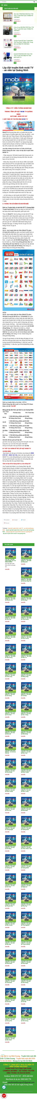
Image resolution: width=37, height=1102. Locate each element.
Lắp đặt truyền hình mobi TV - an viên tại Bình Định (26, 809)
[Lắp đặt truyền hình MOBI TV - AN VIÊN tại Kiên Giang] (26, 630)
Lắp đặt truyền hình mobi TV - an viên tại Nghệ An (26, 886)
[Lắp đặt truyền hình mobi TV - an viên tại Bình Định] (26, 802)
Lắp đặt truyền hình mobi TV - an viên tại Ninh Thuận (10, 790)
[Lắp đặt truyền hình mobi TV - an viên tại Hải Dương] (26, 1012)
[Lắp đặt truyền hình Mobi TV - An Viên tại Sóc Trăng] (26, 706)
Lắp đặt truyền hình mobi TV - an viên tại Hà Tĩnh (10, 886)
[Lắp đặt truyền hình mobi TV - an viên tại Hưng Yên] (10, 1012)
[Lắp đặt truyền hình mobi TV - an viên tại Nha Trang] (26, 783)
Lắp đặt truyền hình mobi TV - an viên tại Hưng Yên (10, 1019)
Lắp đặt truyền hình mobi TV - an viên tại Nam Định (26, 962)
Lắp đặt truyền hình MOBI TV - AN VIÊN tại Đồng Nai (26, 560)
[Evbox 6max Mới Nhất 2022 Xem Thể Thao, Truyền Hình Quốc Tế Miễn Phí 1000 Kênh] (7, 30)
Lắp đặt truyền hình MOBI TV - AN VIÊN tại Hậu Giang (10, 656)
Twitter (24, 519)
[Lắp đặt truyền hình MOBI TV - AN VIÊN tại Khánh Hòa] (10, 592)
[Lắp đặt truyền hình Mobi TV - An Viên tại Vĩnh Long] (10, 668)
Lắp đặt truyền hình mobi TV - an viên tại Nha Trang (26, 790)
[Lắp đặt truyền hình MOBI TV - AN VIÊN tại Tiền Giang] (26, 611)
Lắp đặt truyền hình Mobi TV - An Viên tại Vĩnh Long (10, 675)
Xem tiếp (7, 569)
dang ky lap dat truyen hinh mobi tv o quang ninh (19, 531)
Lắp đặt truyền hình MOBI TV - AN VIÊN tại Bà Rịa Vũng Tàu (26, 580)
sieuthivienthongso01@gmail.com (21, 1082)
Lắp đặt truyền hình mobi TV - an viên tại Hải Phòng (26, 981)
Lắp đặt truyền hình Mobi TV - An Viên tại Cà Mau (26, 694)
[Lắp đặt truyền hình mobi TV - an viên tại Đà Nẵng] (10, 840)
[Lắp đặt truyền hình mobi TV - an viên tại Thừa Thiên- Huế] (26, 840)
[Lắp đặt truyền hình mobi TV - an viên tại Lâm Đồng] (10, 764)
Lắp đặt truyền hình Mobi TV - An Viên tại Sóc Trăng (26, 713)
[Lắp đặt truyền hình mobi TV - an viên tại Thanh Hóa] (10, 897)
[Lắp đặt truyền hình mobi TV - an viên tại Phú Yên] (10, 802)
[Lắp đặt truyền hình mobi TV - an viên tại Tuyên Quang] (26, 936)
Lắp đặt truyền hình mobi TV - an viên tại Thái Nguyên (26, 924)
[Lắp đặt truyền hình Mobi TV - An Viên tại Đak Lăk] (10, 725)
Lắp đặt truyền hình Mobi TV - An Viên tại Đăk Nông (26, 733)
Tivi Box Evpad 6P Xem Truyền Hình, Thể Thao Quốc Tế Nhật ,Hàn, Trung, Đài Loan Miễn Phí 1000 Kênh (23, 42)
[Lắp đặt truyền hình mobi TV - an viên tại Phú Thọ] (26, 897)
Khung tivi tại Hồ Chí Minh (22, 1061)
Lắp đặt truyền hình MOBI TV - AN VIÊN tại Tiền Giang (26, 618)
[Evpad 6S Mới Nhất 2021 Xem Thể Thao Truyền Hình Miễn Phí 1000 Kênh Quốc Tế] (7, 56)
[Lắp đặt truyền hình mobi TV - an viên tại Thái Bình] (10, 974)
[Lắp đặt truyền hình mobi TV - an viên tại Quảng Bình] (26, 859)
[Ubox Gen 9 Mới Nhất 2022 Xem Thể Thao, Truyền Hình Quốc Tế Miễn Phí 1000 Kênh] (7, 16)
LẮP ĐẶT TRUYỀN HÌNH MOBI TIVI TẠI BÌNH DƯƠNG (10, 560)
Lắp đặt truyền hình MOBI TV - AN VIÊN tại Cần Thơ (10, 618)
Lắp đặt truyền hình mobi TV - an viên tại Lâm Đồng (10, 771)
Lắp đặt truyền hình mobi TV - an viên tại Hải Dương (26, 1019)
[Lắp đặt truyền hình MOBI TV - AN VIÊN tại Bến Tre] (26, 649)
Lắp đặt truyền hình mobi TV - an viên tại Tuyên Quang (26, 943)
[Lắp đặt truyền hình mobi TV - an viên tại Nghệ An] (26, 878)
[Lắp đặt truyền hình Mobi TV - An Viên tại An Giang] (10, 687)
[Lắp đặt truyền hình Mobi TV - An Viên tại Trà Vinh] (10, 706)
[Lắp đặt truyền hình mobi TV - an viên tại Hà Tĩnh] (10, 878)
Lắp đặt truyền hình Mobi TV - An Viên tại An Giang (10, 694)
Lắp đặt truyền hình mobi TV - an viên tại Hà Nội (26, 1000)
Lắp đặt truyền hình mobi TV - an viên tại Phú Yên (10, 809)
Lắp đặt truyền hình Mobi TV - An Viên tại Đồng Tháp (26, 675)
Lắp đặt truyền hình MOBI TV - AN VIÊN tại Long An (10, 637)
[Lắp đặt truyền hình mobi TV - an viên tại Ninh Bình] (10, 955)
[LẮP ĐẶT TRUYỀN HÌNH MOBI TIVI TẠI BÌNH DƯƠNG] (10, 553)
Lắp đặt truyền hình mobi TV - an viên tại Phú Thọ (26, 905)
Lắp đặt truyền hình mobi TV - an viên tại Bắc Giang (10, 924)
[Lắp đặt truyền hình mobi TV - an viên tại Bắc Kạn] (10, 936)
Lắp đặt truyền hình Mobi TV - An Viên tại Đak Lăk (10, 733)
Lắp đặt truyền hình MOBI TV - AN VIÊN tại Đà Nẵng (26, 599)
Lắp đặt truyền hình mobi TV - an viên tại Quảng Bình (26, 866)
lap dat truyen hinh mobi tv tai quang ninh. (14, 533)
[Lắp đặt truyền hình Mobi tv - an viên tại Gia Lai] (10, 744)
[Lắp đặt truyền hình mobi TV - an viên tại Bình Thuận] (26, 764)
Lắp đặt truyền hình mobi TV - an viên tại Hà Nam (10, 1000)
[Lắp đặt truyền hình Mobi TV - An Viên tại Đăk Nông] (26, 725)
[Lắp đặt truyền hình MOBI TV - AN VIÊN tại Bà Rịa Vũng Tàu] (26, 572)
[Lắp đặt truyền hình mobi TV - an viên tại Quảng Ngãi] (10, 821)
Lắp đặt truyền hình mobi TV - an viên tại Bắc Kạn (10, 943)
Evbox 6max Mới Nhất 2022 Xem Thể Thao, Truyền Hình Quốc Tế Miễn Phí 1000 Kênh (24, 29)
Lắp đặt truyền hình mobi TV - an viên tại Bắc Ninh (10, 1039)
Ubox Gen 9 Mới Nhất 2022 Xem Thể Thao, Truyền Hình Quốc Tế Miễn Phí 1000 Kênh (23, 15)
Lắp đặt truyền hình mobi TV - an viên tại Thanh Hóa (10, 905)
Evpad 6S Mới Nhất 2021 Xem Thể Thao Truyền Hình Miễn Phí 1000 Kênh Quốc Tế (23, 55)
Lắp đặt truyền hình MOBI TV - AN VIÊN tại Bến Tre (26, 656)
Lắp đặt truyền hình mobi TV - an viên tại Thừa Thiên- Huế (26, 847)
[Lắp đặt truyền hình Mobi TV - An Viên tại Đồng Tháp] (26, 668)
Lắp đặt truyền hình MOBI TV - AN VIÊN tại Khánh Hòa (10, 599)
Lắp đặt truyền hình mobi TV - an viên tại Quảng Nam (26, 828)
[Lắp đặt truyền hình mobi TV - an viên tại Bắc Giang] (10, 917)
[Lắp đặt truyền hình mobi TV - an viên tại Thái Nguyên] (26, 917)
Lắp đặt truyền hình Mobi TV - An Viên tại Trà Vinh (10, 713)
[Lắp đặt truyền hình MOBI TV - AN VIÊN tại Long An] (10, 630)
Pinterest (7, 523)
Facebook (7, 519)
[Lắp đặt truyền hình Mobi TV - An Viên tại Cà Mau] (26, 687)
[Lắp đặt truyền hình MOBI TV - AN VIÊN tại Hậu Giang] (10, 649)
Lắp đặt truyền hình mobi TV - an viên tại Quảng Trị (10, 866)
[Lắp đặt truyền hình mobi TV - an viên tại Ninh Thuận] (10, 783)
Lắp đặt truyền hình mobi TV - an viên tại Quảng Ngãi (10, 828)
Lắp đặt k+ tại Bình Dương (10, 1056)
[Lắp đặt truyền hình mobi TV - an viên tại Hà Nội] (26, 993)
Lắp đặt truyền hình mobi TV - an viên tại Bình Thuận (26, 771)
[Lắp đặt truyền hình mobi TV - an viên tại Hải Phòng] (26, 974)
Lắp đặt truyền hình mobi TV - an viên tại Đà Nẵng (10, 847)
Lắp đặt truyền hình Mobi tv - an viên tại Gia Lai (10, 752)
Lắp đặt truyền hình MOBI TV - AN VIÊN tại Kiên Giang (26, 637)
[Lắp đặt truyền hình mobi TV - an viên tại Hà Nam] (10, 993)
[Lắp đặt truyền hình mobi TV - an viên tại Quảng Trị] (10, 859)
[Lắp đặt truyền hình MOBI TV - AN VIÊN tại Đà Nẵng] (26, 592)
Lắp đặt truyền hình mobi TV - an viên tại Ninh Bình (10, 962)
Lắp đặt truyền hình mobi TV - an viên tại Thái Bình (10, 981)
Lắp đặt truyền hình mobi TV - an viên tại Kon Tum (26, 752)
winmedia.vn (30, 1091)
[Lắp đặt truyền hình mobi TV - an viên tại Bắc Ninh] (10, 1031)
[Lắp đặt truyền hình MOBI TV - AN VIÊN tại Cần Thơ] (10, 611)
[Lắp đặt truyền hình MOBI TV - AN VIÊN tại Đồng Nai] (26, 553)
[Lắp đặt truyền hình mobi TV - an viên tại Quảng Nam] (26, 821)
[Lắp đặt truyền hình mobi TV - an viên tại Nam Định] (26, 955)
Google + (16, 519)
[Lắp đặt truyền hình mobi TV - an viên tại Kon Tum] (26, 744)
